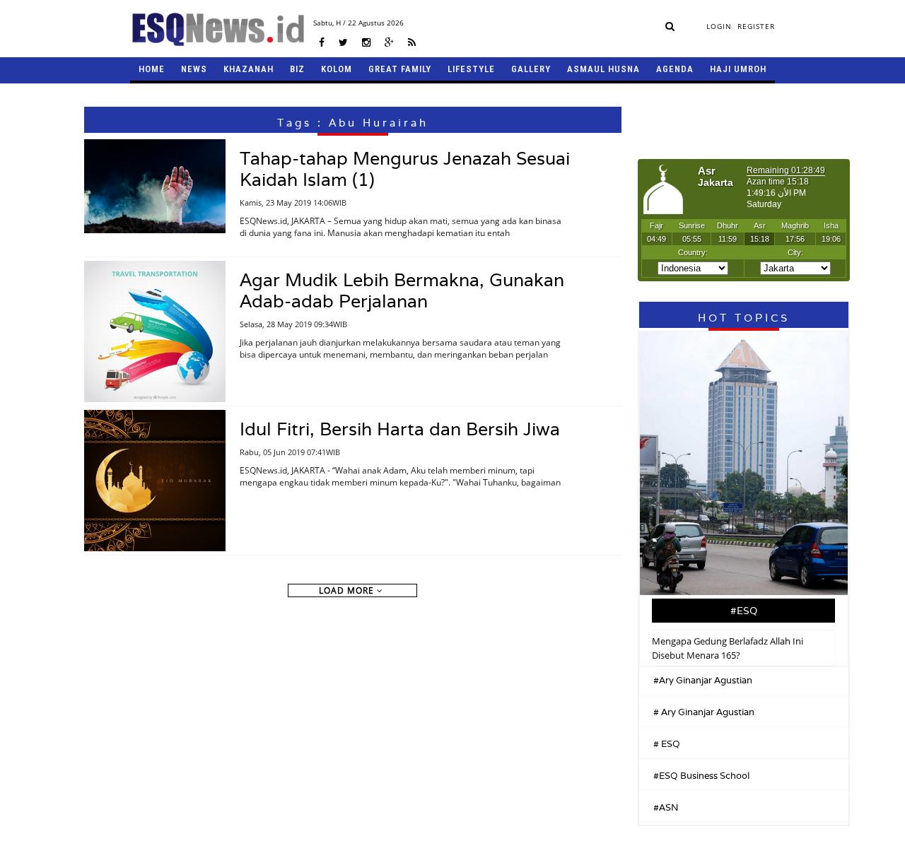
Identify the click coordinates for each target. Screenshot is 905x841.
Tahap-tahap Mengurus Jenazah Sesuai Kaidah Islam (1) (405, 169)
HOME (152, 69)
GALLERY (531, 69)
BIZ (297, 69)
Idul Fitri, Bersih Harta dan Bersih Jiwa (400, 429)
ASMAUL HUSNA (603, 69)
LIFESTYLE (471, 69)
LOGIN (719, 26)
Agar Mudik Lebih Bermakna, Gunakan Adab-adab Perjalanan (402, 290)
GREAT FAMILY (399, 69)
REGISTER (756, 26)
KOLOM (336, 69)
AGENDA (675, 69)
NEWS (194, 69)
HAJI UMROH (738, 69)
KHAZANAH (248, 69)
